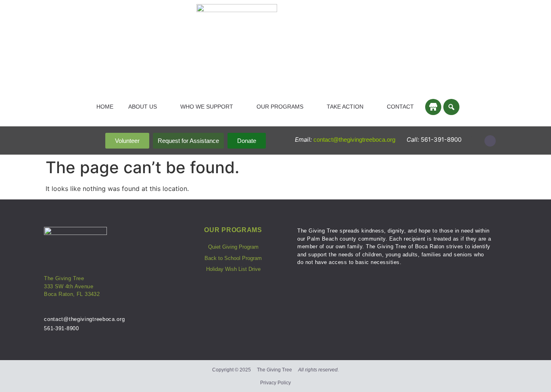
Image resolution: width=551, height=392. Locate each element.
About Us (142, 106)
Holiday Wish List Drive (233, 269)
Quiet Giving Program (233, 247)
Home (104, 106)
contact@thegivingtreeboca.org (355, 139)
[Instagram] (475, 141)
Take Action (345, 106)
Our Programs (280, 106)
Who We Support (206, 106)
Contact (400, 106)
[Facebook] (490, 141)
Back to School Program (233, 258)
